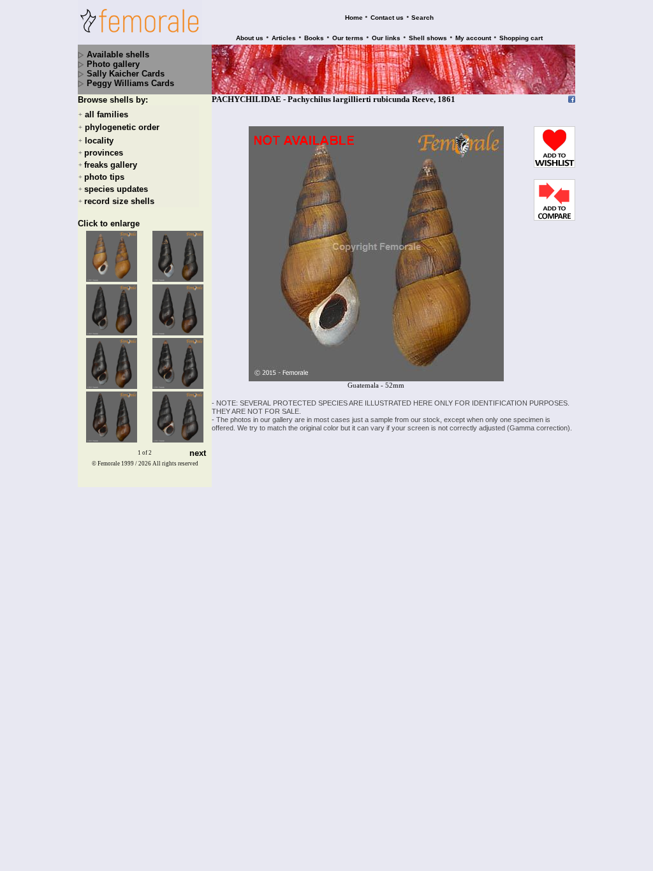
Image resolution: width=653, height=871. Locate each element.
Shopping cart (521, 37)
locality (99, 140)
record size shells (119, 201)
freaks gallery (110, 165)
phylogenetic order (122, 128)
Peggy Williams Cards (130, 83)
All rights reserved (175, 463)
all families (106, 114)
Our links (386, 37)
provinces (103, 152)
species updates (116, 189)
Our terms (347, 37)
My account (473, 37)
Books (314, 37)
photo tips (104, 177)
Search (422, 17)
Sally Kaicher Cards (126, 73)
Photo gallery (113, 64)
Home (354, 17)
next (197, 453)
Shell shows (428, 37)
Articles (284, 37)
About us (249, 37)
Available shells (118, 54)
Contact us (387, 17)
